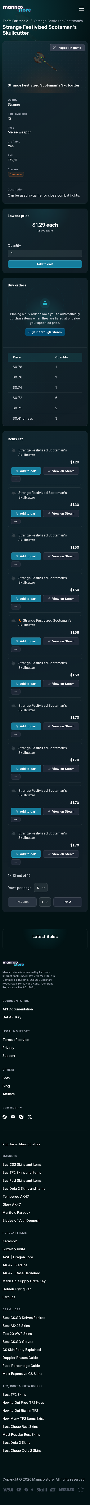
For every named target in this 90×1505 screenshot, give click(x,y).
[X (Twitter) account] (30, 1116)
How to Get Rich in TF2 (20, 1410)
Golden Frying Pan (17, 1289)
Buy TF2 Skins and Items (22, 1172)
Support (9, 1056)
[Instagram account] (21, 1116)
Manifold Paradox (16, 1212)
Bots (6, 1078)
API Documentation (18, 1009)
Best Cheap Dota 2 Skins (22, 1450)
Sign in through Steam (45, 332)
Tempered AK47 (16, 1196)
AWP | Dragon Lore (18, 1257)
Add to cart (45, 264)
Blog (6, 1086)
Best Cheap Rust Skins (20, 1426)
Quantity (14, 245)
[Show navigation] (81, 8)
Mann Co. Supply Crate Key (24, 1281)
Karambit (10, 1241)
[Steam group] (5, 1116)
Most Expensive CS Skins (22, 1374)
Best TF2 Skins (14, 1394)
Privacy (8, 1048)
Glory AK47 (12, 1204)
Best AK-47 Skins (16, 1326)
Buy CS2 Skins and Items (22, 1164)
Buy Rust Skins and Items (22, 1180)
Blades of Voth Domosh (21, 1220)
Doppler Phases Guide (20, 1358)
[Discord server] (13, 1116)
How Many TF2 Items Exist (23, 1418)
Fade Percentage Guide (21, 1366)
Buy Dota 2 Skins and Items (24, 1188)
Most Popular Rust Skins (21, 1434)
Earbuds (9, 1297)
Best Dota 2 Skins (16, 1442)
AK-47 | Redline (15, 1265)
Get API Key (12, 1017)
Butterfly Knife (14, 1249)
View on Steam (63, 471)
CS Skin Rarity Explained (22, 1350)
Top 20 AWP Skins (17, 1334)
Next (67, 902)
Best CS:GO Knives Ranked (24, 1318)
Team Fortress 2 (15, 21)
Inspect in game (69, 47)
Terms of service (16, 1040)
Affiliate (9, 1094)
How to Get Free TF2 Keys (23, 1402)
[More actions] (16, 479)
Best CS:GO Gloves (18, 1342)
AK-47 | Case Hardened (21, 1273)
